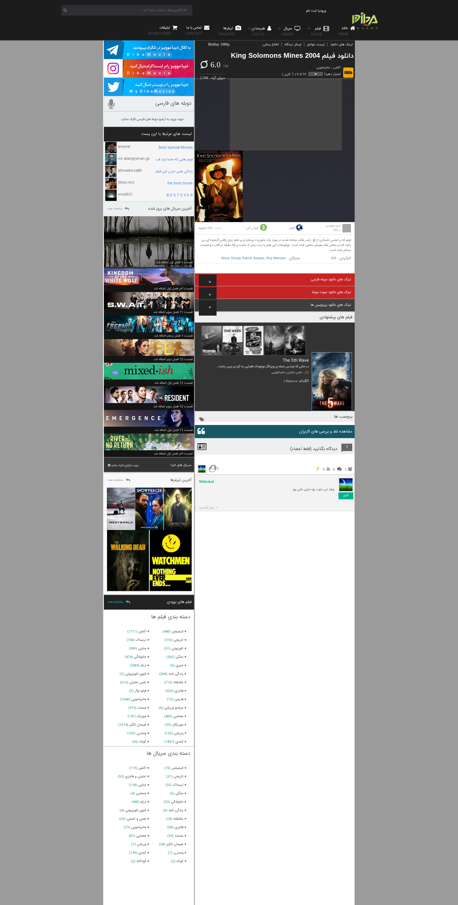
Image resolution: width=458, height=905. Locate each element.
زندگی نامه (176, 674)
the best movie (180, 183)
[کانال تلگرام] (149, 57)
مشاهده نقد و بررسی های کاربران (325, 431)
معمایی (178, 716)
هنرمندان (259, 31)
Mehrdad (206, 482)
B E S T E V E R (180, 195)
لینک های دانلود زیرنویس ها (331, 305)
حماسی (141, 793)
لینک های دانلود (341, 44)
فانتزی (179, 691)
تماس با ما (194, 31)
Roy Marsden (276, 258)
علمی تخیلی (294, 372)
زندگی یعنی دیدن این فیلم (174, 171)
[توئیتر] (149, 93)
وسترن (141, 733)
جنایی (142, 648)
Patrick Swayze (253, 258)
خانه (343, 31)
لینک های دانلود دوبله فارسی (331, 279)
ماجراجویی (323, 67)
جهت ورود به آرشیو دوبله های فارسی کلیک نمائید (152, 119)
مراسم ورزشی (173, 708)
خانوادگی (140, 657)
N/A (333, 258)
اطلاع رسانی (271, 44)
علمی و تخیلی (136, 819)
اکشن (337, 67)
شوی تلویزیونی (135, 674)
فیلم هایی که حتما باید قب (174, 159)
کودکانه (141, 861)
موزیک (141, 716)
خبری (179, 665)
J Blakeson (290, 381)
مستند (142, 708)
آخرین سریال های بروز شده (170, 208)
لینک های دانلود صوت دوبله (331, 292)
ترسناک (141, 640)
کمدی (179, 742)
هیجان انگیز (137, 725)
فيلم (316, 31)
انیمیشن (177, 631)
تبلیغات (159, 31)
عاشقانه (178, 682)
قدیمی (178, 699)
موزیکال (177, 725)
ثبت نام (311, 11)
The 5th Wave (296, 360)
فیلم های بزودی (179, 602)
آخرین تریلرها (181, 480)
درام (143, 665)
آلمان (292, 228)
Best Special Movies (176, 148)
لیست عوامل (316, 44)
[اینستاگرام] (149, 75)
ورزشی (178, 733)
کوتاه (142, 742)
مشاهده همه (115, 209)
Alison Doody (230, 258)
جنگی (179, 657)
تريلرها (225, 31)
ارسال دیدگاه (292, 44)
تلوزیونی (177, 648)
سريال (288, 31)
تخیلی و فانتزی (135, 776)
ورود (323, 11)
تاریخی (178, 640)
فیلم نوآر (140, 691)
